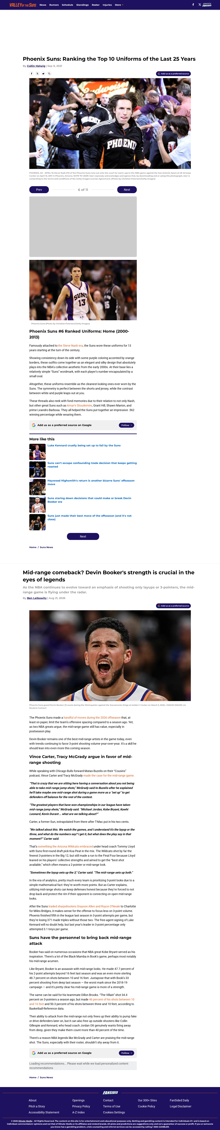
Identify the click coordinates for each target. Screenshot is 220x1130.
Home (32, 547)
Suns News (46, 547)
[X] (200, 4)
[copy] (49, 73)
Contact (108, 1100)
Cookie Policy (146, 1106)
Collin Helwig (36, 66)
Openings (78, 1100)
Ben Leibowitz (37, 598)
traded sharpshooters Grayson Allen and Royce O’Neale (84, 906)
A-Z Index (78, 1112)
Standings (82, 4)
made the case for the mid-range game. (109, 775)
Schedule (67, 4)
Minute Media (25, 1121)
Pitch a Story (37, 1106)
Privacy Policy (81, 1106)
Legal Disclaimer (180, 1106)
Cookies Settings (114, 1112)
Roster (95, 4)
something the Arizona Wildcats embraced (65, 846)
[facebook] (193, 4)
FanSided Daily (179, 1100)
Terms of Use (111, 1106)
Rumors (54, 4)
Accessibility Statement (44, 1112)
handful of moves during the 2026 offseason (92, 717)
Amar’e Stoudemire (79, 405)
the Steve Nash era (70, 345)
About (32, 1100)
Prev (39, 189)
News (43, 4)
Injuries (107, 4)
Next (127, 189)
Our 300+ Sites (147, 1100)
